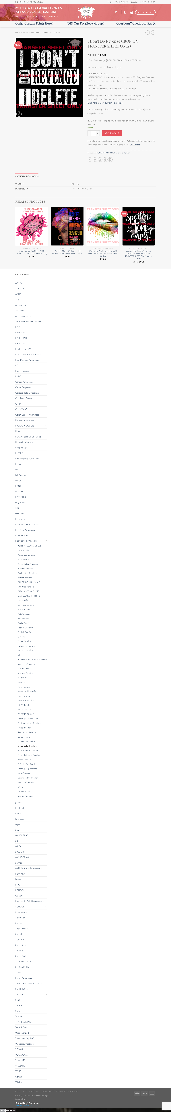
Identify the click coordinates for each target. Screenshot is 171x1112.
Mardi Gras (22, 677)
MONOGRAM (22, 857)
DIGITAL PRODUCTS (24, 425)
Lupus (18, 824)
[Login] (124, 12)
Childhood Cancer (23, 398)
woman (18, 1076)
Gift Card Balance (28, 12)
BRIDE (18, 376)
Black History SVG (23, 349)
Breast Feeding (22, 370)
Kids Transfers (23, 668)
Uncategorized (22, 1032)
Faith (17, 469)
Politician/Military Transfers (29, 723)
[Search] (116, 12)
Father (18, 480)
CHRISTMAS (21, 409)
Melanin (21, 682)
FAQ (144, 2)
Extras (18, 464)
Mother (18, 862)
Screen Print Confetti (26, 741)
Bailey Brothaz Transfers (28, 564)
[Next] (155, 237)
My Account (24, 16)
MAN (17, 829)
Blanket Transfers (25, 577)
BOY (17, 365)
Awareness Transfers (26, 554)
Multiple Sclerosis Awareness (28, 868)
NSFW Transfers (24, 705)
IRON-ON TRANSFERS (31, 32)
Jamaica (18, 802)
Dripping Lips (21, 447)
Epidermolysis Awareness (27, 458)
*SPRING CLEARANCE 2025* (31, 545)
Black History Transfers (27, 573)
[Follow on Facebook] (149, 2)
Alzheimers (20, 305)
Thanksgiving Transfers (27, 768)
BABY (17, 327)
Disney (18, 431)
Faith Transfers (24, 614)
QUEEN (19, 895)
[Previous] (15, 237)
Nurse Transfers (24, 709)
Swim (17, 1010)
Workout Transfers (25, 796)
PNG (17, 884)
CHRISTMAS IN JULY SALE (29, 582)
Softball (18, 934)
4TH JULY (19, 288)
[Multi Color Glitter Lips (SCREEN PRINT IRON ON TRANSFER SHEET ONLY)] (102, 226)
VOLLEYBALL (21, 1054)
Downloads (48, 1091)
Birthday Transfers (25, 568)
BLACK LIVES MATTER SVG (28, 354)
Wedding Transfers (26, 782)
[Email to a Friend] (100, 159)
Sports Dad (20, 956)
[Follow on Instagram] (151, 2)
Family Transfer (24, 623)
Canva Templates (23, 387)
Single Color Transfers (51, 32)
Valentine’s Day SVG (24, 1038)
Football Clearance (25, 627)
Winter (21, 786)
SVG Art (19, 1005)
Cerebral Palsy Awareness (27, 392)
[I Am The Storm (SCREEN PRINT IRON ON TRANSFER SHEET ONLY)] (67, 226)
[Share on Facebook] (90, 159)
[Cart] (131, 12)
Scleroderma (21, 912)
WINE (18, 1071)
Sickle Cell (20, 917)
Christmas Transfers (26, 586)
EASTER (19, 453)
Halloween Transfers (26, 645)
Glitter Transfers (24, 641)
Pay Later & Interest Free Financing (38, 7)
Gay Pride (20, 502)
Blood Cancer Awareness (27, 359)
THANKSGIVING (23, 1021)
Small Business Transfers (28, 750)
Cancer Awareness (24, 381)
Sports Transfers (24, 759)
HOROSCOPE (22, 535)
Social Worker (21, 928)
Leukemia (19, 818)
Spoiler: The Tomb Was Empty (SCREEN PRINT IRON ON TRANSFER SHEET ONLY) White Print (138, 255)
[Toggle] (46, 425)
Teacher (18, 1016)
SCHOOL (19, 906)
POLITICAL (20, 890)
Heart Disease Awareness (27, 524)
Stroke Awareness (23, 978)
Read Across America (27, 732)
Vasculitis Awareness (24, 1043)
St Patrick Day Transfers (27, 764)
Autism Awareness (23, 316)
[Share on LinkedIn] (110, 159)
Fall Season (20, 475)
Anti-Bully (19, 310)
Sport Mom (20, 945)
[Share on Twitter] (95, 159)
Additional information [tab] (26, 176)
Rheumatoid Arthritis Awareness (29, 901)
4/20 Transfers (24, 550)
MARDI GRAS (21, 835)
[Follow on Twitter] (154, 2)
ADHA (18, 294)
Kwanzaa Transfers (25, 673)
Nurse (18, 879)
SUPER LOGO (21, 989)
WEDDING (20, 1065)
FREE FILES (20, 497)
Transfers (124, 2)
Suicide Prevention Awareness (29, 983)
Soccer (18, 923)
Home (17, 32)
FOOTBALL (20, 491)
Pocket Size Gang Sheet (28, 718)
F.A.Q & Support (46, 16)
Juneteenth (20, 808)
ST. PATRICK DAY (23, 961)
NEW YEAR (20, 873)
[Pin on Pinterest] (105, 159)
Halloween (20, 519)
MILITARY (19, 846)
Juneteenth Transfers (26, 664)
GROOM (19, 513)
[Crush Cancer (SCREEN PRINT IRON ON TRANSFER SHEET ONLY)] (31, 226)
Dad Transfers (23, 600)
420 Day (19, 283)
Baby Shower (23, 559)
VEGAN (19, 1049)
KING (18, 813)
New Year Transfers (26, 700)
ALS (17, 299)
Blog (45, 12)
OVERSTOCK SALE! (26, 714)
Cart (38, 1091)
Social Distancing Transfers (29, 755)
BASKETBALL (21, 338)
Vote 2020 (20, 1060)
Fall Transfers (23, 618)
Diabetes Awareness (24, 420)
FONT (18, 486)
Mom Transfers (24, 695)
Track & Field (21, 1027)
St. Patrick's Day (22, 967)
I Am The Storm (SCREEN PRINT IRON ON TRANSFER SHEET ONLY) (67, 252)
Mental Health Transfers (27, 691)
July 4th (21, 655)
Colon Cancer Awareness (27, 414)
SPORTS (19, 950)
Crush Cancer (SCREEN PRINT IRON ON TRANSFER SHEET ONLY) (32, 252)
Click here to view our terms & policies (106, 102)
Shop (109, 2)
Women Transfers (25, 791)
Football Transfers (25, 632)
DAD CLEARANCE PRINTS (29, 595)
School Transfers (25, 736)
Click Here (135, 144)
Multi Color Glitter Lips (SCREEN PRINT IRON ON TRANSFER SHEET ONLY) (103, 254)
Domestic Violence (24, 442)
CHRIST (19, 403)
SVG (116, 2)
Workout (19, 1082)
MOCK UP (20, 851)
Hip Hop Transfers (25, 650)
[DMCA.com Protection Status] (8, 1110)
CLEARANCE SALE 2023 (28, 591)
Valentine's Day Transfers (28, 777)
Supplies (134, 2)
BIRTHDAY (20, 343)
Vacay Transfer (24, 773)
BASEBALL (20, 332)
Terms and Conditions (67, 1091)
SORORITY (20, 939)
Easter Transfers (24, 609)
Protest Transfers (24, 727)
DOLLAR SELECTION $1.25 (28, 436)
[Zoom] (19, 114)
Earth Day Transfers (26, 604)
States (18, 972)
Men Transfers (24, 686)
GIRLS (18, 508)
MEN (17, 840)
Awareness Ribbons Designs (28, 321)
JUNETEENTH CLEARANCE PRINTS (32, 659)
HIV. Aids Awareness (25, 530)
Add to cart (112, 133)
